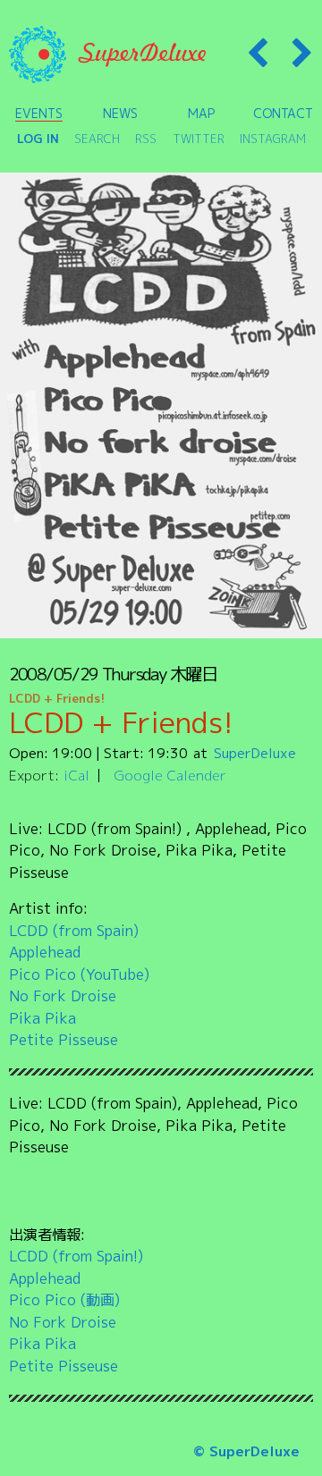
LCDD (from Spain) (74, 930)
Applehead (44, 951)
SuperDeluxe (255, 753)
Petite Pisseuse (63, 1039)
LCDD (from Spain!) (76, 1255)
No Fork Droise (62, 995)
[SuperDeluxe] (107, 54)
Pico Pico (42, 974)
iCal (76, 775)
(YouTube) (114, 974)
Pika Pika (42, 1018)
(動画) (100, 1299)
